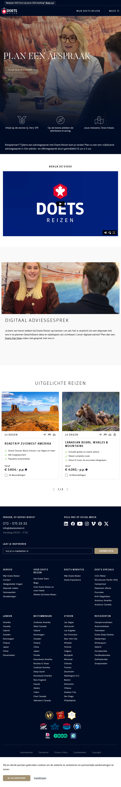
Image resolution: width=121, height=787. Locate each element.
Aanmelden (106, 551)
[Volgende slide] (67, 489)
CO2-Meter (100, 575)
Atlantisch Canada (42, 700)
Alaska (36, 688)
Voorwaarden (9, 592)
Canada (6, 626)
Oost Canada (39, 696)
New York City (70, 638)
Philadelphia (70, 700)
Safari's (98, 647)
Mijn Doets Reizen (88, 11)
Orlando (68, 663)
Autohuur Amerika (103, 600)
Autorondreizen (102, 626)
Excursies (99, 592)
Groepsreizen (101, 663)
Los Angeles (69, 630)
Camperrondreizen (103, 622)
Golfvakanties (101, 659)
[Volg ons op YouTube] (79, 524)
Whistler (68, 643)
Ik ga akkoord (17, 778)
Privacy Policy (61, 752)
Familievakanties (102, 655)
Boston (67, 680)
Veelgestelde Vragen (13, 584)
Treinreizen (100, 630)
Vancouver (69, 626)
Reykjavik (68, 655)
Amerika (7, 622)
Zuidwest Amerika (41, 622)
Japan (6, 647)
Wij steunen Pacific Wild (106, 579)
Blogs (36, 582)
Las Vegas (69, 622)
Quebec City (70, 692)
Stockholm (69, 671)
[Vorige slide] (53, 489)
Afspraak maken (10, 588)
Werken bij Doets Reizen (44, 594)
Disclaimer (44, 752)
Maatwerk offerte (103, 588)
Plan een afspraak (20, 70)
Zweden (7, 634)
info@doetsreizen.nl (13, 528)
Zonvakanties (101, 651)
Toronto (67, 667)
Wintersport (100, 643)
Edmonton (69, 684)
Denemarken (9, 655)
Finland (6, 643)
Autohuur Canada (103, 604)
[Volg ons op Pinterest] (100, 524)
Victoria (67, 647)
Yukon (36, 692)
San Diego (69, 696)
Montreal (68, 659)
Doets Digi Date (13, 338)
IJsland (6, 630)
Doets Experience (72, 579)
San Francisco (70, 634)
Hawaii (36, 684)
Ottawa (67, 688)
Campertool (100, 584)
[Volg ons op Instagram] (87, 524)
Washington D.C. (72, 675)
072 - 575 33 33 (15, 523)
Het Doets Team (41, 578)
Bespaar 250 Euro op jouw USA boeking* (30, 2)
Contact (7, 579)
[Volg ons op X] (106, 524)
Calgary (67, 651)
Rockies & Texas (41, 663)
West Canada (39, 626)
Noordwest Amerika (42, 659)
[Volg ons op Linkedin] (66, 524)
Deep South (39, 671)
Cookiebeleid (79, 752)
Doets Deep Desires (104, 634)
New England (39, 680)
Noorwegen (8, 638)
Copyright (96, 752)
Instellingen (40, 778)
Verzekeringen (9, 596)
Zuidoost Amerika (41, 667)
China (5, 651)
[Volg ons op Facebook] (73, 524)
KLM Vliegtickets (102, 596)
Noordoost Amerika (42, 675)
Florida (36, 655)
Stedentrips (100, 638)
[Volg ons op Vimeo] (93, 524)
